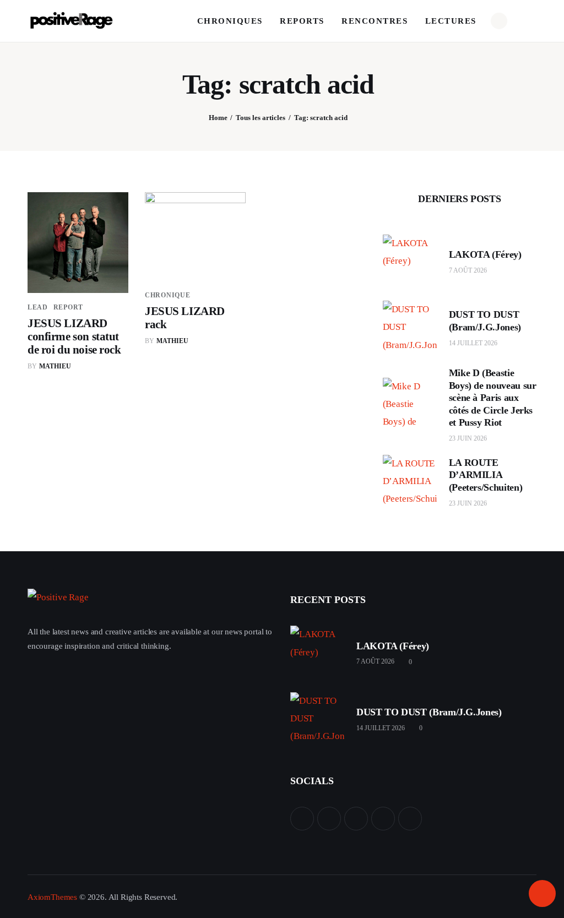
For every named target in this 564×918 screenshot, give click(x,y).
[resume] (302, 818)
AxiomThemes (52, 897)
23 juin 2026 (468, 438)
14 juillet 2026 (473, 343)
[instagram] (410, 818)
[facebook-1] (356, 818)
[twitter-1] (329, 818)
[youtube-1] (383, 818)
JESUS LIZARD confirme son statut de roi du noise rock (75, 336)
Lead (38, 307)
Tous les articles (260, 117)
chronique (167, 295)
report (68, 307)
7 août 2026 (468, 270)
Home (218, 117)
